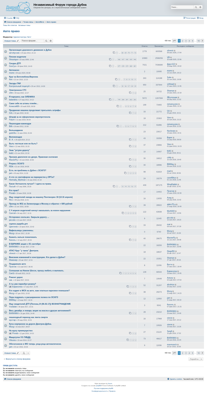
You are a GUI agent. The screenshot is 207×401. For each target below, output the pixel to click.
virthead (170, 84)
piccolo (12, 220)
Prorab (12, 193)
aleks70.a (171, 204)
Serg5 (169, 331)
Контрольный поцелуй (19, 86)
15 (129, 186)
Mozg (11, 233)
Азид (169, 198)
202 (131, 100)
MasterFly (13, 160)
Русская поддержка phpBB (103, 388)
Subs (169, 77)
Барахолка (172, 271)
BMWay (170, 164)
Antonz (170, 278)
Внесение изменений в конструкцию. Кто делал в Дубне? (37, 257)
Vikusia (12, 340)
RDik (11, 166)
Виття (169, 264)
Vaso (169, 117)
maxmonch (172, 344)
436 (119, 59)
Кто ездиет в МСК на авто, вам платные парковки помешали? (39, 290)
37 (129, 86)
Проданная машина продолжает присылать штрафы (35, 110)
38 (132, 86)
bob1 (11, 153)
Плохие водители (17, 57)
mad (169, 171)
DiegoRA (171, 251)
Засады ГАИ (15, 83)
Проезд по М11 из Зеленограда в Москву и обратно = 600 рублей (40, 204)
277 (119, 66)
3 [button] (185, 40)
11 (135, 79)
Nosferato (171, 131)
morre (11, 73)
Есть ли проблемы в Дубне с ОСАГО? (27, 170)
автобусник (14, 53)
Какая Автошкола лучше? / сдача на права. (30, 184)
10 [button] (198, 40)
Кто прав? (14, 190)
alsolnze (170, 284)
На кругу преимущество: (21, 330)
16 (132, 186)
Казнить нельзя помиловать (23, 237)
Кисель (12, 240)
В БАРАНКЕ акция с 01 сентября (25, 244)
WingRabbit (172, 184)
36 (125, 86)
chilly (169, 157)
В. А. (11, 140)
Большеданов (16, 130)
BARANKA (14, 247)
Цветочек (13, 227)
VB (168, 57)
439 (131, 59)
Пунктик (170, 191)
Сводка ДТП (15, 63)
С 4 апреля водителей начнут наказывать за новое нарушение (39, 210)
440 (135, 59)
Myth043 (171, 211)
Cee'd (11, 273)
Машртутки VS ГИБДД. (20, 337)
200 (123, 100)
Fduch (12, 120)
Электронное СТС (17, 90)
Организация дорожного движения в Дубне (30, 50)
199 (119, 100)
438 (127, 59)
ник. (11, 280)
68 (122, 53)
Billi (10, 126)
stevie (169, 318)
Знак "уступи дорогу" (19, 150)
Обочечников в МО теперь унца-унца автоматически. (35, 344)
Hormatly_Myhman (17, 180)
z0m (11, 93)
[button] (174, 41)
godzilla (12, 133)
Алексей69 (14, 106)
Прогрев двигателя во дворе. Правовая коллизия (33, 157)
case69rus (171, 178)
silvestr (170, 50)
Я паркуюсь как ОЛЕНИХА (22, 97)
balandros (13, 100)
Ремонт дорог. (16, 277)
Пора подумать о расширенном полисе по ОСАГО (33, 297)
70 (129, 53)
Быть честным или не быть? (23, 143)
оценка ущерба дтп (18, 224)
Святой (12, 213)
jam (10, 173)
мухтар (12, 320)
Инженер (13, 260)
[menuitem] (16, 18)
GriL (11, 113)
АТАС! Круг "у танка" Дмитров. (24, 250)
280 (131, 66)
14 (125, 186)
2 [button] (182, 40)
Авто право (11, 31)
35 (122, 86)
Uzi (168, 111)
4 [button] (189, 40)
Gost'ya (12, 66)
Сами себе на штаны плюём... (23, 103)
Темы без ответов (10, 25)
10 (132, 79)
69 (125, 53)
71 (132, 53)
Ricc (11, 200)
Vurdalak (13, 307)
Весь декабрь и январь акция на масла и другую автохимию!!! (40, 310)
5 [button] (192, 40)
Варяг (169, 137)
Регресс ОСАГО (16, 163)
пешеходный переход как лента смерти (28, 317)
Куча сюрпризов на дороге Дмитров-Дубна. (30, 324)
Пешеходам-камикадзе (20, 123)
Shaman (170, 91)
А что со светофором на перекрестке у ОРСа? (31, 177)
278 (123, 66)
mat (168, 224)
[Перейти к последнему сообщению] (175, 51)
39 (135, 86)
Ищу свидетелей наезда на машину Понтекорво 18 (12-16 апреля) (41, 197)
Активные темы (24, 25)
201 (127, 100)
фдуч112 (171, 64)
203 (135, 100)
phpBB (98, 385)
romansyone (172, 104)
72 (135, 53)
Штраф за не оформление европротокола (29, 117)
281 (135, 66)
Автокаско (14, 70)
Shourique (13, 59)
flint (10, 79)
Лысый (12, 186)
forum (110, 383)
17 (135, 186)
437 (123, 59)
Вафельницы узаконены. (21, 230)
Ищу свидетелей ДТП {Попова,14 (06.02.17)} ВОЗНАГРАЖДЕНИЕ (40, 304)
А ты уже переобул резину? (22, 284)
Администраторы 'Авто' (22, 37)
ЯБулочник (172, 97)
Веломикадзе (15, 137)
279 (127, 66)
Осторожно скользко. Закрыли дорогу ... (29, 217)
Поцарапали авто (17, 264)
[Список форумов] (18, 8)
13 (122, 186)
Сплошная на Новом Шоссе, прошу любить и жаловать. (36, 270)
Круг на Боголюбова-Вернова (23, 77)
